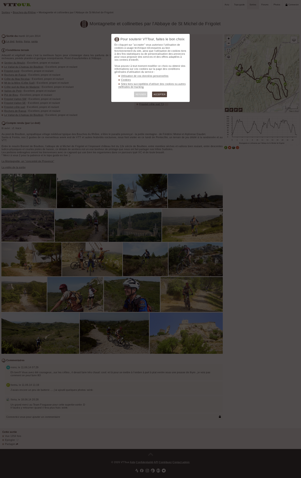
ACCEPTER (159, 94)
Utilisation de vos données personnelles (145, 76)
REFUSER (141, 94)
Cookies (126, 80)
